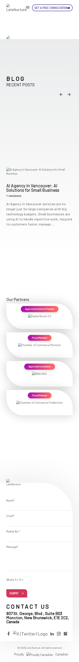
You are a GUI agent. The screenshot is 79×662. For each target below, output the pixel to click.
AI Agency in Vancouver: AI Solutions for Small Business (32, 188)
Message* (12, 547)
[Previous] (61, 94)
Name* (10, 500)
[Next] (69, 94)
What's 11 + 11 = (14, 579)
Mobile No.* (13, 531)
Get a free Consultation (51, 7)
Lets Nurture (15, 195)
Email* (10, 516)
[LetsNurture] (16, 8)
